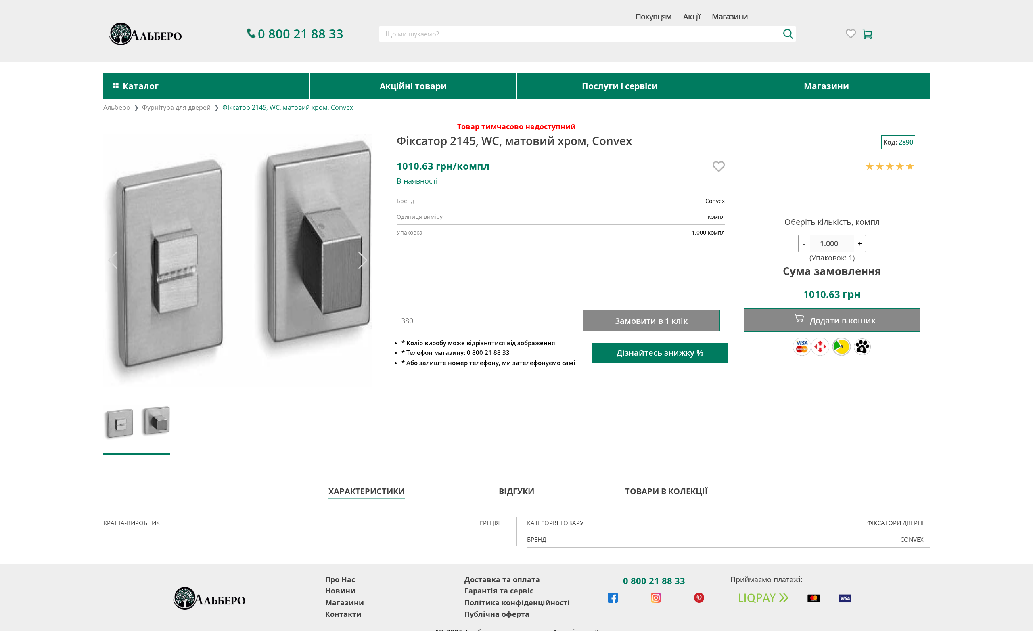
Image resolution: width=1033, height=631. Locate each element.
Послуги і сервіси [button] (620, 86)
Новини (340, 590)
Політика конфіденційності (517, 602)
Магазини (730, 16)
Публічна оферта (496, 614)
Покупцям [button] (653, 16)
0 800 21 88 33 (654, 580)
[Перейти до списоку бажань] (851, 34)
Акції (691, 16)
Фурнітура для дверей (176, 107)
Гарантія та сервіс (498, 590)
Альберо (116, 107)
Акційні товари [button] (413, 86)
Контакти (343, 614)
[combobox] (587, 34)
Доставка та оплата (502, 579)
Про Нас (340, 579)
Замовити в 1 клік (651, 320)
